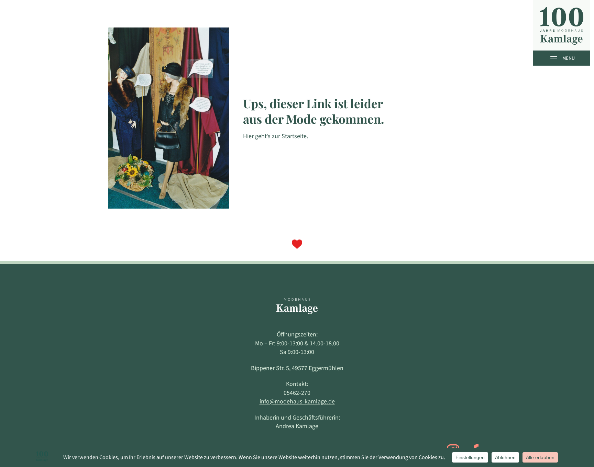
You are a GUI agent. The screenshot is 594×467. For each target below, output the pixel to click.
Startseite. (295, 136)
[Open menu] (555, 58)
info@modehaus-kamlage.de (297, 401)
